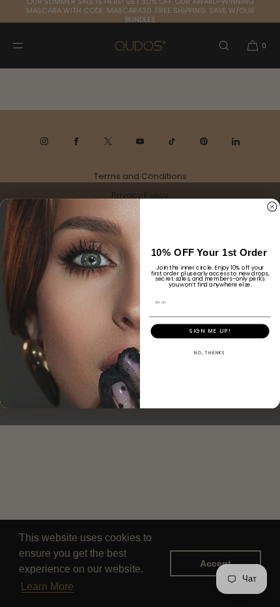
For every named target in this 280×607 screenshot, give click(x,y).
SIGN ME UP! (210, 330)
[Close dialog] (272, 206)
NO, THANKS (210, 352)
